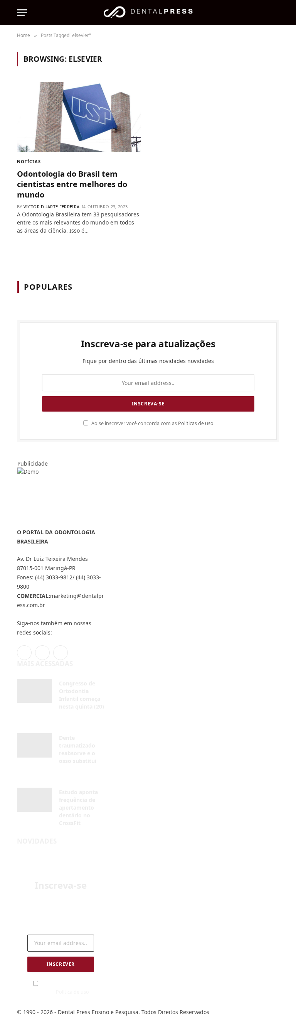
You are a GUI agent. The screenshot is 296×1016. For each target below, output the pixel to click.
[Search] (275, 12)
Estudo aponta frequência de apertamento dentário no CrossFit (78, 807)
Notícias (29, 161)
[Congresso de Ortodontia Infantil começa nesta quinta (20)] (34, 691)
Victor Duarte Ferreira (51, 206)
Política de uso (72, 992)
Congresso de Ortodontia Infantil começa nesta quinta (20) (81, 695)
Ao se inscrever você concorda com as (152, 423)
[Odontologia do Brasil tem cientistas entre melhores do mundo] (79, 117)
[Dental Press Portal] (148, 12)
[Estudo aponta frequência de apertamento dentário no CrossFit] (34, 800)
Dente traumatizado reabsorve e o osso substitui (77, 749)
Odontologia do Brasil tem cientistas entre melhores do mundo (72, 184)
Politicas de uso (196, 423)
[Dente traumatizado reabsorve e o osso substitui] (34, 745)
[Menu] (22, 12)
